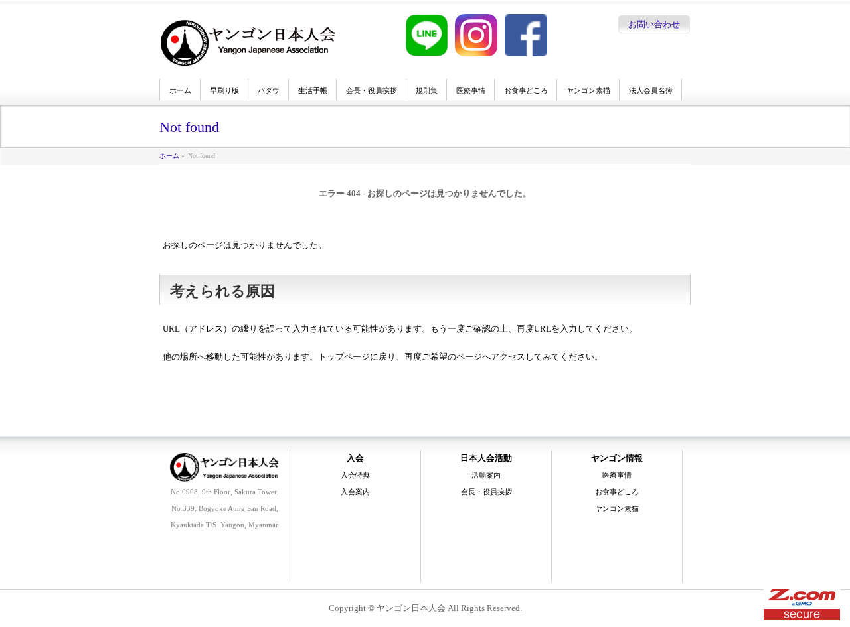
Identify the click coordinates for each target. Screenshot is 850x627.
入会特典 (355, 475)
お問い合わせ (654, 24)
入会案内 (355, 492)
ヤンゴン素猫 (617, 508)
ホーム (169, 155)
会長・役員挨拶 (486, 492)
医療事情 (617, 475)
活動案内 (486, 475)
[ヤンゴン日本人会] (248, 53)
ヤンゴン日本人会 (411, 608)
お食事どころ (617, 492)
